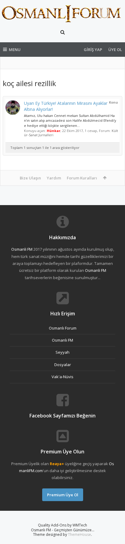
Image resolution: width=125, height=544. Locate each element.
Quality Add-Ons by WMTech (62, 525)
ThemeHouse (79, 534)
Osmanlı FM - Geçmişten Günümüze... (62, 530)
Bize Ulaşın (30, 178)
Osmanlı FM (62, 340)
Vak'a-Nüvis (62, 376)
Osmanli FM (21, 249)
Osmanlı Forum (62, 328)
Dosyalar (62, 364)
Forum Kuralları (82, 178)
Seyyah (62, 352)
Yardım (54, 178)
